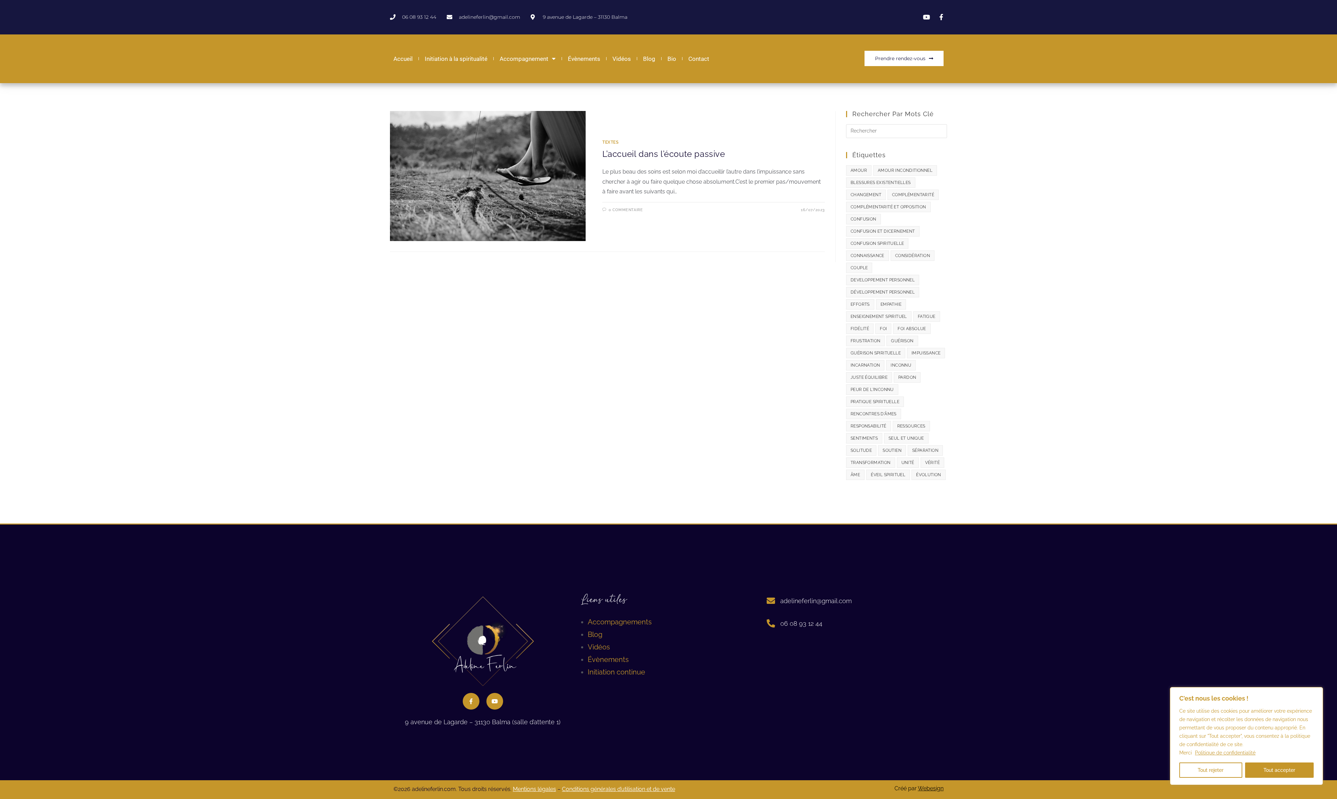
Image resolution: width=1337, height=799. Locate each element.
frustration (865, 340)
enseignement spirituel (879, 316)
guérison (902, 340)
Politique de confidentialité (1225, 753)
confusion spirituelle (877, 243)
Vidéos (621, 58)
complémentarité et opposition (888, 207)
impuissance (926, 353)
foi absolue (912, 328)
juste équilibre (869, 377)
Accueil (403, 58)
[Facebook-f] (471, 701)
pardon (907, 377)
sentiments (864, 438)
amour (859, 170)
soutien (892, 450)
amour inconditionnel (905, 170)
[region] (1246, 736)
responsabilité (868, 426)
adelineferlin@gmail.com (816, 601)
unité (907, 462)
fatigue (927, 316)
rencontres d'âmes (874, 414)
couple (859, 267)
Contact (698, 58)
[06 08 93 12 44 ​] (771, 623)
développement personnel (883, 292)
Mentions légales (534, 789)
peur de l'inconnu (872, 389)
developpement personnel (883, 280)
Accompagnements (620, 622)
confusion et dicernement (883, 231)
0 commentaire (626, 210)
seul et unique (906, 438)
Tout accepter (1279, 770)
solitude (861, 450)
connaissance (867, 255)
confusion (863, 219)
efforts (860, 304)
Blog (649, 58)
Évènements (584, 58)
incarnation (865, 365)
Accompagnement (524, 58)
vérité (932, 462)
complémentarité (913, 194)
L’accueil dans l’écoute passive (663, 154)
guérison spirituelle (876, 353)
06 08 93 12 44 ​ (802, 623)
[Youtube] (494, 701)
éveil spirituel (888, 474)
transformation (871, 462)
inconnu (901, 365)
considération (912, 255)
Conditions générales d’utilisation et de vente (618, 789)
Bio (671, 58)
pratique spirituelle (875, 401)
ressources (911, 426)
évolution (928, 474)
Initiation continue (616, 672)
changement (866, 194)
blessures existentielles (881, 182)
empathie (891, 304)
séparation (925, 450)
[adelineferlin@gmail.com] (771, 601)
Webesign (931, 788)
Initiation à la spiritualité (456, 58)
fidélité (860, 328)
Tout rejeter (1210, 770)
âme (855, 474)
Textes (610, 142)
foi (883, 328)
